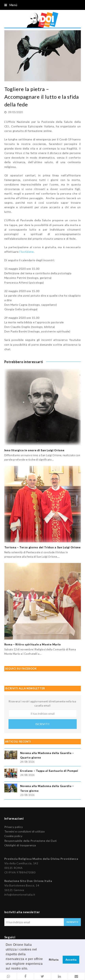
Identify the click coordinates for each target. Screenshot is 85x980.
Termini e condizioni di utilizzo (24, 831)
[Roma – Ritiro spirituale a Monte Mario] (42, 601)
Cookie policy (13, 836)
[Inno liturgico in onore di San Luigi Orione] (42, 407)
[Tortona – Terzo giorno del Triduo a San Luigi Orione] (42, 504)
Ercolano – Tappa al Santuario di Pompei (49, 770)
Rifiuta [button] (54, 959)
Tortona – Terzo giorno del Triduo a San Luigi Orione (42, 547)
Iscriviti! (42, 724)
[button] (8, 976)
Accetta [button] (71, 959)
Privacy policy (13, 827)
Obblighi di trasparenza (20, 845)
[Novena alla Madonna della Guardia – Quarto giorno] (10, 755)
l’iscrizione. (26, 251)
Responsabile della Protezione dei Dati (30, 840)
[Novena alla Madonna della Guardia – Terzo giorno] (10, 788)
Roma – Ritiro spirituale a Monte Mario (32, 644)
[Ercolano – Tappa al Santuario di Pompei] (10, 773)
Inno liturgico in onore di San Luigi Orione (34, 450)
